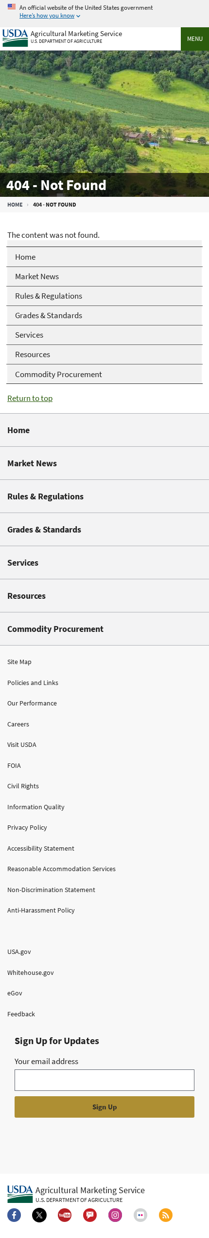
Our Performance (32, 703)
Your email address (46, 1061)
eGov (14, 993)
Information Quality (36, 806)
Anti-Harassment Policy (41, 910)
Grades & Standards (44, 529)
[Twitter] (39, 1215)
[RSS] (165, 1215)
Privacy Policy (27, 827)
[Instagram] (115, 1215)
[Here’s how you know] (104, 12)
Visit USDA (21, 744)
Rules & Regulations (45, 496)
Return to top (29, 398)
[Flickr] (140, 1215)
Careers (18, 724)
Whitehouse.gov (30, 972)
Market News (32, 463)
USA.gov (19, 951)
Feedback (21, 1013)
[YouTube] (64, 1215)
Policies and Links (32, 682)
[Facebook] (14, 1215)
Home (15, 204)
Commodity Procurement (55, 628)
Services (22, 562)
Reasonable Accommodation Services (61, 868)
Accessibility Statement (40, 848)
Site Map (19, 661)
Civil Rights (23, 785)
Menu (195, 39)
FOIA (14, 765)
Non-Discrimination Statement (51, 889)
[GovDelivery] (90, 1215)
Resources (26, 595)
